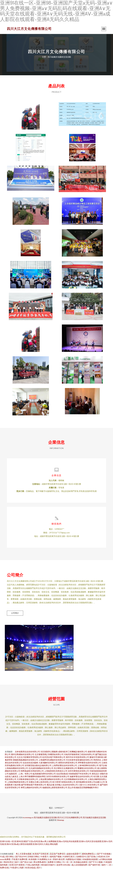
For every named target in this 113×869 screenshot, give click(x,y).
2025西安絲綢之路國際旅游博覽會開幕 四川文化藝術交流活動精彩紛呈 (31, 272)
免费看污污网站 (54, 862)
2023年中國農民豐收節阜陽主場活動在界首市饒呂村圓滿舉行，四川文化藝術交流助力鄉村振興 (30, 304)
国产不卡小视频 (96, 862)
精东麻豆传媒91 (48, 865)
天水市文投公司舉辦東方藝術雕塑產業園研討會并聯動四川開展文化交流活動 (30, 399)
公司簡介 (15, 613)
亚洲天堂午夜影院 (17, 865)
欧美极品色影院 (81, 862)
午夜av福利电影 (33, 865)
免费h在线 (4, 867)
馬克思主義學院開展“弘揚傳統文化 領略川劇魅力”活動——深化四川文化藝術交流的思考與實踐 (82, 241)
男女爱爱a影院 (39, 862)
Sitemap (60, 820)
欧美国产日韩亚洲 (41, 854)
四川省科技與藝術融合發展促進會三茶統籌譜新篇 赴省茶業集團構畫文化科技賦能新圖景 (31, 209)
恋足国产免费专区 (58, 854)
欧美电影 (33, 859)
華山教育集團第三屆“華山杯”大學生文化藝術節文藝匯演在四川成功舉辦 (82, 336)
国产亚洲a (91, 856)
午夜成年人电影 (17, 867)
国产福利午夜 (94, 865)
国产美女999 (20, 856)
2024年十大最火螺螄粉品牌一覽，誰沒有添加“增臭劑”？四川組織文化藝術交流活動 (30, 145)
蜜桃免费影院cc (89, 854)
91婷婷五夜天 (69, 856)
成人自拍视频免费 (79, 865)
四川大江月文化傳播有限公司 (29, 28)
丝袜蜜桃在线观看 (90, 859)
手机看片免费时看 (20, 859)
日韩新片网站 (33, 856)
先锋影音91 (81, 856)
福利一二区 (107, 865)
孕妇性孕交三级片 (11, 862)
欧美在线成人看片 (33, 867)
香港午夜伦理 (59, 859)
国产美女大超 (26, 862)
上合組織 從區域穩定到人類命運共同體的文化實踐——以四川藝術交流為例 (82, 368)
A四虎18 (101, 856)
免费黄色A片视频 (73, 859)
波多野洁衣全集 (63, 865)
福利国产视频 (56, 856)
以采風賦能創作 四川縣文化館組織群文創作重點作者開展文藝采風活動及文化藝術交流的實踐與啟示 (82, 399)
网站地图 (54, 844)
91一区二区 (68, 862)
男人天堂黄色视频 (24, 854)
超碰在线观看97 (74, 854)
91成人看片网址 (7, 856)
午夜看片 (45, 856)
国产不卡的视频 (104, 854)
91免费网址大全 (45, 859)
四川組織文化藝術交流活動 (45, 817)
